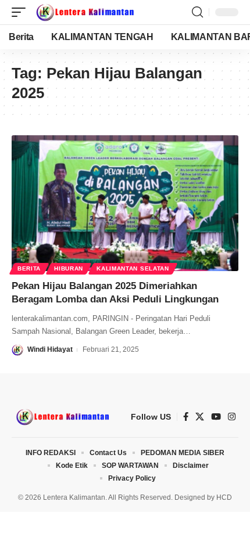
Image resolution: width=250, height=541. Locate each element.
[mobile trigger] (21, 12)
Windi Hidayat (50, 349)
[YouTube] (216, 416)
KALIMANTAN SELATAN (133, 268)
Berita (29, 268)
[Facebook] (185, 416)
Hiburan (68, 268)
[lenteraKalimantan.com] (84, 12)
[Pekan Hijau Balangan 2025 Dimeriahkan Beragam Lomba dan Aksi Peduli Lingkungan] (125, 203)
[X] (199, 416)
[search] (197, 12)
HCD (224, 497)
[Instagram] (231, 416)
